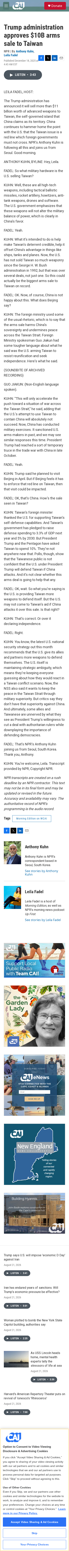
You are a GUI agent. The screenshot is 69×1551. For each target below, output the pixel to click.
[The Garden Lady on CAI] (34, 1016)
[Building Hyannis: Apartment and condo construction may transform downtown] (34, 1213)
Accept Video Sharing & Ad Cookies (34, 1522)
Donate (56, 5)
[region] (34, 1490)
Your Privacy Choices (34, 1544)
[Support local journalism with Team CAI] (34, 960)
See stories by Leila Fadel (43, 920)
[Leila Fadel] (12, 897)
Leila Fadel (11, 55)
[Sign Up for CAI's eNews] (34, 1085)
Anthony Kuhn (25, 51)
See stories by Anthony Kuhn (41, 872)
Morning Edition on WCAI (31, 818)
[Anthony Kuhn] (12, 852)
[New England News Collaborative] (34, 1154)
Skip (35, 1533)
